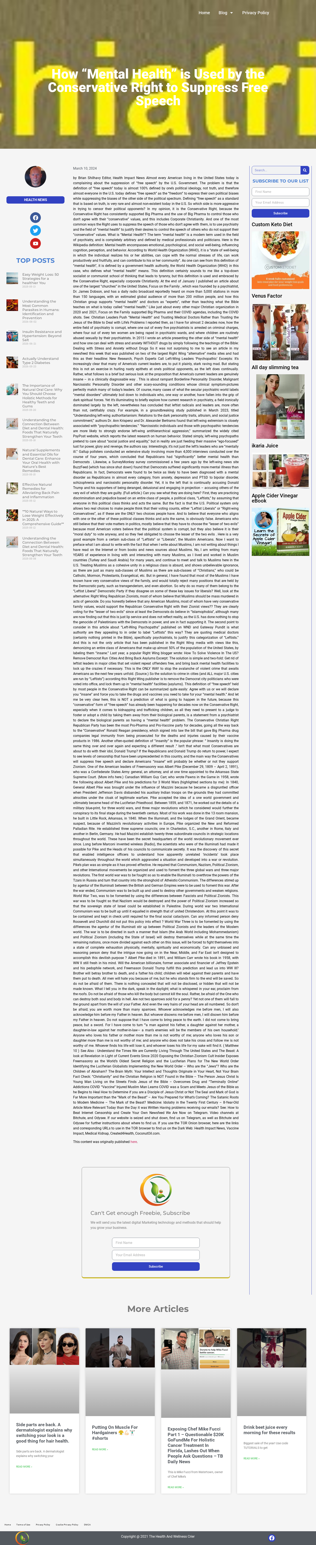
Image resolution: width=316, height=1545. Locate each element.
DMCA (87, 1524)
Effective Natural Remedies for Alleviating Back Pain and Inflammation (40, 491)
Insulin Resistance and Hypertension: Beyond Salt (42, 336)
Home (204, 12)
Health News (35, 200)
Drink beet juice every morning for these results (269, 1430)
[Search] (305, 170)
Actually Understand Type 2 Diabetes (40, 361)
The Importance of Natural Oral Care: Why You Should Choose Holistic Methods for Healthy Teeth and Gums (42, 396)
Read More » (24, 1466)
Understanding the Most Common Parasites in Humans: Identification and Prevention (40, 309)
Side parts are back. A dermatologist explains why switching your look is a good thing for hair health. (44, 1433)
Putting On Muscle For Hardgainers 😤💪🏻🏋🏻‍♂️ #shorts (115, 1433)
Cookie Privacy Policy (67, 1524)
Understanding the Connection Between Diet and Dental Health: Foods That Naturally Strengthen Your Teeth (43, 428)
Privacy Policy (255, 12)
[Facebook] (272, 1538)
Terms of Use (23, 1524)
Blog (223, 12)
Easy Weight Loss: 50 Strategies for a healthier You (40, 278)
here (133, 1142)
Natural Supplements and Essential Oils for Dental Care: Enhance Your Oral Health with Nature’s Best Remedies (41, 460)
